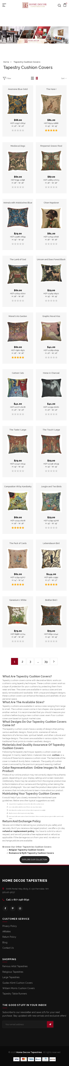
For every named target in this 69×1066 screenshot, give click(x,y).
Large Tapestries (11, 977)
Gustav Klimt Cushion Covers (17, 983)
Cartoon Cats (18, 373)
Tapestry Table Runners (14, 993)
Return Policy (9, 937)
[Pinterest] (13, 908)
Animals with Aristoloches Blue (17, 202)
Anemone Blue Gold (18, 89)
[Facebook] (5, 908)
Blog (4, 942)
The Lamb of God (18, 259)
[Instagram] (20, 908)
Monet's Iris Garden (18, 316)
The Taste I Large (17, 430)
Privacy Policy (9, 926)
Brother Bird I (51, 600)
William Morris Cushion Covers (18, 988)
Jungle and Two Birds (51, 486)
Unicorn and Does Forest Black (51, 259)
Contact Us (8, 948)
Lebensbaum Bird (51, 543)
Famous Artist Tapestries (15, 966)
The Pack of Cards (17, 543)
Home (6, 62)
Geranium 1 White (17, 600)
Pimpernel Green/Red (51, 146)
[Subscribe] (50, 1024)
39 (46, 661)
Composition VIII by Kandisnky (18, 486)
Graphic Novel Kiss (51, 316)
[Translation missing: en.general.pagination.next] (53, 661)
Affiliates (6, 931)
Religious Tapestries (12, 972)
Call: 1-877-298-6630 (17, 899)
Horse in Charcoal (51, 373)
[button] (32, 78)
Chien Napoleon (51, 202)
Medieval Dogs (18, 146)
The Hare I (51, 89)
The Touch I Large (51, 430)
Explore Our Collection (34, 859)
